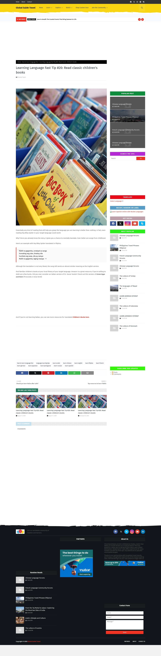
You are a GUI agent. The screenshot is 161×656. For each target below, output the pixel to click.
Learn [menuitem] (48, 8)
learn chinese (67, 363)
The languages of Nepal (128, 286)
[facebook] (130, 2)
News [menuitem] (41, 8)
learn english (78, 363)
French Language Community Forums (126, 130)
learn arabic (56, 363)
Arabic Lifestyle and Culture (35, 618)
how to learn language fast (30, 62)
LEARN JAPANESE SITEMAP (129, 316)
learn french (100, 363)
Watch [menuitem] (68, 8)
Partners (127, 641)
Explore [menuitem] (58, 8)
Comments (117, 374)
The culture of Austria (33, 628)
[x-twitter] (134, 2)
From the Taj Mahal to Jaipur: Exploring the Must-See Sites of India (39, 609)
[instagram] (137, 2)
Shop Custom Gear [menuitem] (82, 8)
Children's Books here (81, 317)
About (23, 2)
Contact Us (142, 641)
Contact (29, 2)
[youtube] (135, 223)
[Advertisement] (80, 40)
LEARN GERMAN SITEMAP (129, 296)
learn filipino (89, 363)
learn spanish (69, 366)
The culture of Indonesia (129, 306)
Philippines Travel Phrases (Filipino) (125, 117)
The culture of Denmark (128, 326)
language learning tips (43, 363)
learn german (21, 366)
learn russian (58, 366)
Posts (115, 372)
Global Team (22, 77)
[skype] (143, 2)
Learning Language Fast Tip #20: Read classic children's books (29, 411)
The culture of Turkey (127, 276)
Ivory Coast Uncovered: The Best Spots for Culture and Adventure (61, 19)
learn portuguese (45, 366)
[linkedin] (143, 531)
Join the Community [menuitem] (99, 8)
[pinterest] (140, 2)
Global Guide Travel (25, 7)
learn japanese (32, 366)
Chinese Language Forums (122, 104)
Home (17, 2)
